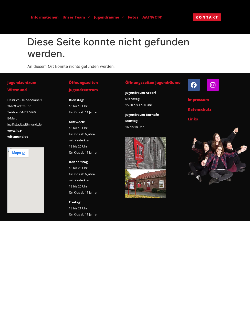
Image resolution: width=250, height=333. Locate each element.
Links (193, 119)
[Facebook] (194, 85)
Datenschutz (199, 109)
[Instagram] (213, 85)
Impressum (198, 99)
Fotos (133, 17)
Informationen (45, 17)
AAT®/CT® (152, 17)
